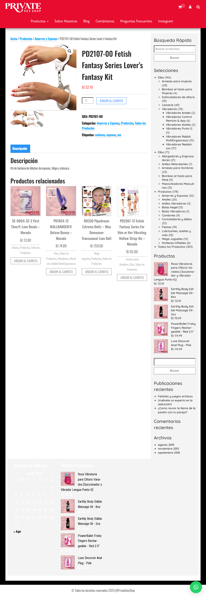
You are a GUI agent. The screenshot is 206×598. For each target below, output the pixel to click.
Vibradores (63, 258)
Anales (15, 247)
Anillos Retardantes (175, 164)
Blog (86, 21)
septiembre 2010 (169, 452)
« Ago (17, 531)
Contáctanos (105, 21)
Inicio (13, 38)
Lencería (167, 105)
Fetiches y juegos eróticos (175, 396)
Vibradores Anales (178, 113)
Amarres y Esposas (46, 38)
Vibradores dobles (178, 124)
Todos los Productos (171, 247)
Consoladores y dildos (177, 219)
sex (119, 134)
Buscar (174, 58)
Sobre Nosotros (66, 21)
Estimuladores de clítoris (178, 97)
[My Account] (190, 7)
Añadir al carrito (111, 100)
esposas (111, 134)
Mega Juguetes (172, 239)
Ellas (56, 253)
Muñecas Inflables (174, 243)
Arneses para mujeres (177, 81)
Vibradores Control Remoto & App (179, 119)
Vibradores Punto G (179, 128)
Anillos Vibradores (174, 203)
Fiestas (166, 227)
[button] (69, 51)
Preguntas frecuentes (136, 21)
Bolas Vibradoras (173, 211)
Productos (38, 21)
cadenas (100, 134)
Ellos (132, 264)
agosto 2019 (166, 445)
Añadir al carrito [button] (25, 260)
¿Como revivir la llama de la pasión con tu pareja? (177, 410)
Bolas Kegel (170, 207)
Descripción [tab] (19, 148)
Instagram (165, 21)
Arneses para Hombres (177, 168)
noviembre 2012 (168, 448)
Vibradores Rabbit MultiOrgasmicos (178, 138)
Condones (168, 215)
